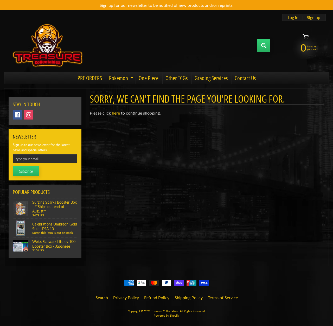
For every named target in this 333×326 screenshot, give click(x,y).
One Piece (148, 78)
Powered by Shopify (167, 315)
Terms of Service (223, 297)
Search (101, 297)
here (116, 112)
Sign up (313, 17)
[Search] (263, 45)
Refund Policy (156, 297)
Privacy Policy (126, 297)
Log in (293, 17)
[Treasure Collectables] (47, 45)
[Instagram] (28, 115)
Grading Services (211, 78)
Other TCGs (176, 78)
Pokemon (122, 79)
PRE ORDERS (90, 78)
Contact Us (245, 78)
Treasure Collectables (164, 311)
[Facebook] (17, 115)
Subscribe (26, 171)
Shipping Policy (189, 297)
